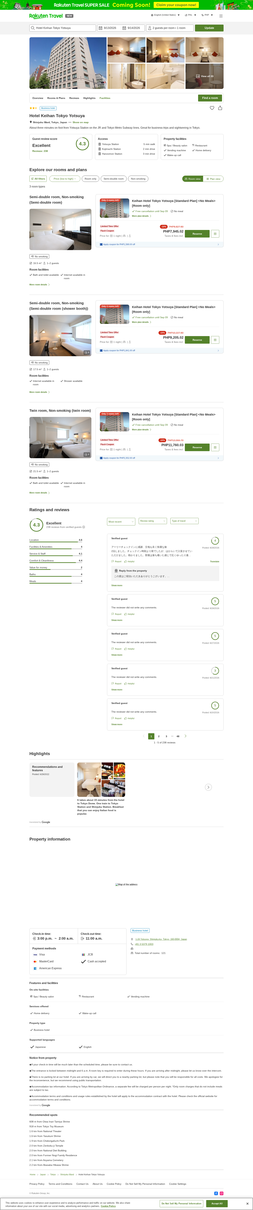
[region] (126, 1204)
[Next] (208, 787)
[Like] (212, 107)
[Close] (247, 1203)
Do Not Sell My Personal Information (182, 1203)
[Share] (220, 107)
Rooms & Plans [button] (56, 98)
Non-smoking (138, 178)
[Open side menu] (221, 16)
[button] (45, 16)
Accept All (217, 1203)
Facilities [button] (105, 98)
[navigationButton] (144, 736)
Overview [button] (37, 98)
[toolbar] (121, 28)
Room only (90, 178)
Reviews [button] (74, 98)
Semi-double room (114, 178)
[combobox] (62, 28)
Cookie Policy (108, 1206)
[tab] (192, 179)
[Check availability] (215, 234)
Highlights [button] (89, 98)
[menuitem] (166, 15)
